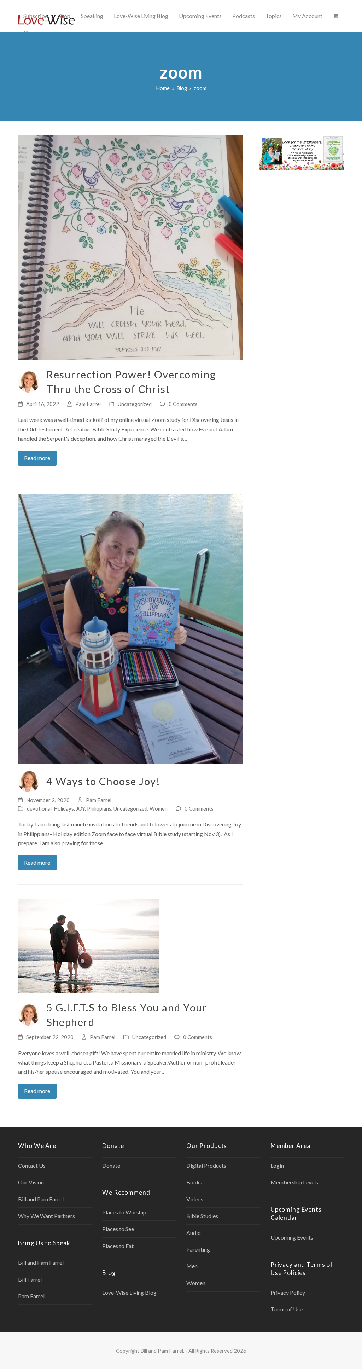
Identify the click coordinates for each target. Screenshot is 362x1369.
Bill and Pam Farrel (41, 1199)
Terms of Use (286, 1309)
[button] (336, 16)
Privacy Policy (287, 1292)
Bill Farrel (30, 1279)
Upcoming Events (291, 1237)
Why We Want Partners (46, 1215)
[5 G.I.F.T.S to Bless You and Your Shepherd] (88, 945)
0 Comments (183, 404)
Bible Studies (202, 1215)
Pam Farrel (88, 404)
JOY (80, 808)
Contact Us (32, 1165)
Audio (193, 1232)
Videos (194, 1199)
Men (192, 1266)
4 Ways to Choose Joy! (103, 781)
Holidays (64, 808)
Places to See (118, 1228)
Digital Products (206, 1165)
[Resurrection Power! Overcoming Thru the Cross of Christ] (130, 247)
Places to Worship (124, 1212)
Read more (37, 457)
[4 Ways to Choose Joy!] (130, 628)
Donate (111, 1165)
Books (194, 1182)
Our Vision (31, 1182)
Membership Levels (294, 1182)
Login (277, 1165)
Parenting (198, 1249)
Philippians (99, 808)
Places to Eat (118, 1245)
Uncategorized (135, 404)
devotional (39, 808)
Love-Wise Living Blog (129, 1292)
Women (159, 808)
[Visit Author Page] (28, 381)
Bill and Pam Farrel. (162, 1350)
